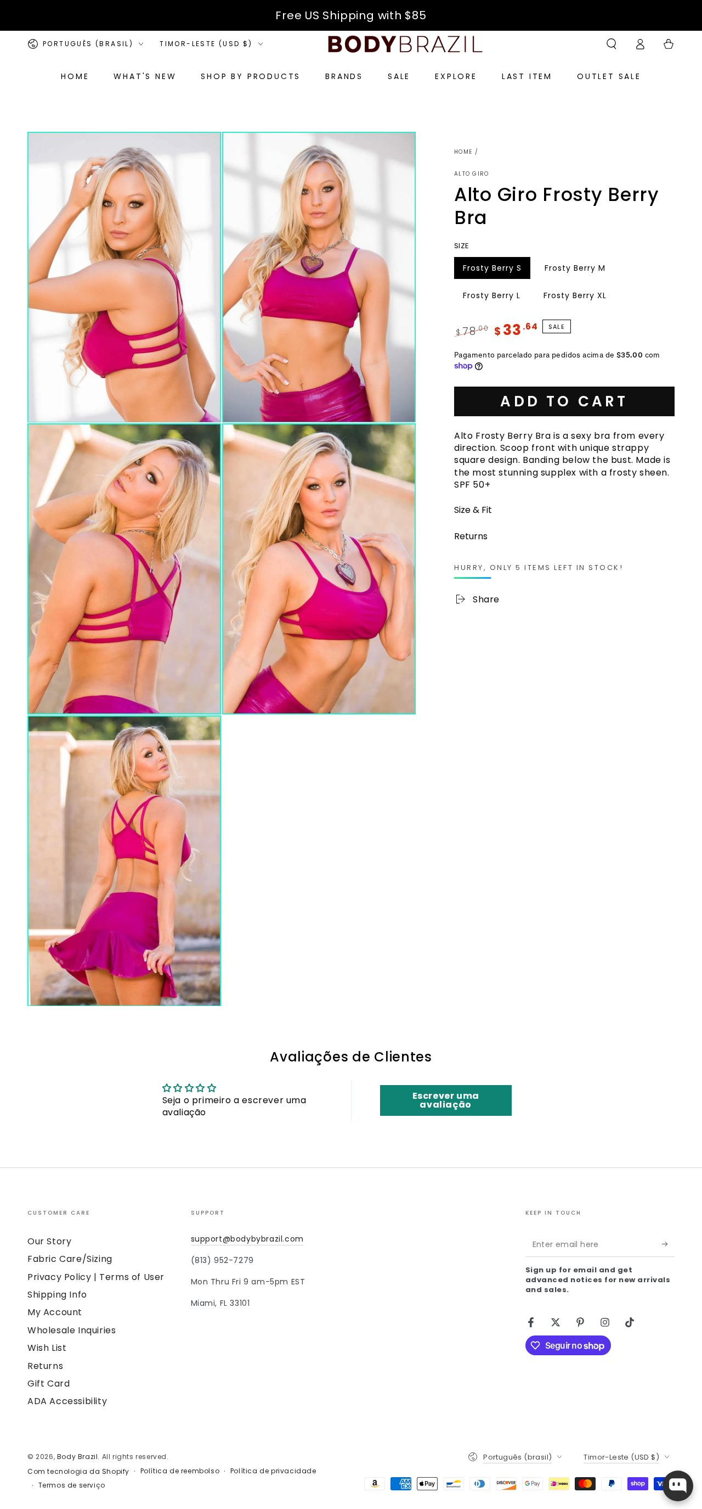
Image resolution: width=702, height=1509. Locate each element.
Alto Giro (471, 174)
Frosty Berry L (491, 297)
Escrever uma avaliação (445, 1100)
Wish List (46, 1348)
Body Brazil (77, 1456)
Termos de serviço (71, 1485)
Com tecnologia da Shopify (78, 1471)
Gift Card (48, 1383)
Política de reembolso (180, 1471)
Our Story (49, 1241)
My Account (54, 1312)
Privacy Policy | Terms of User (96, 1277)
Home (463, 152)
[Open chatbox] (678, 1486)
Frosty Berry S (492, 270)
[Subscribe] (668, 1244)
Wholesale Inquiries (71, 1330)
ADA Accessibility (67, 1401)
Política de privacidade (273, 1471)
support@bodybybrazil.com (247, 1238)
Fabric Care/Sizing (69, 1259)
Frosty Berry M (574, 270)
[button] (611, 44)
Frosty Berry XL (575, 297)
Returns (45, 1366)
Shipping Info (57, 1294)
